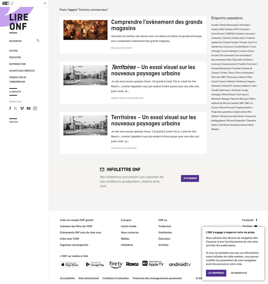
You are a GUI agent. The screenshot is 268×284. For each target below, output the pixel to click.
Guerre (222, 81)
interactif (226, 86)
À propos (126, 220)
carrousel (249, 33)
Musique (226, 99)
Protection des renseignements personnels (157, 278)
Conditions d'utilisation (116, 278)
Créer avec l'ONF (69, 238)
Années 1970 (232, 29)
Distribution (165, 232)
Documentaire (227, 55)
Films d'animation (244, 72)
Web (251, 125)
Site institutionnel (88, 278)
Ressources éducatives (232, 116)
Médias (125, 238)
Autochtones (217, 33)
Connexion (15, 92)
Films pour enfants (236, 77)
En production (17, 64)
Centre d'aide (128, 226)
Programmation (243, 107)
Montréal (215, 99)
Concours (228, 46)
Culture (243, 51)
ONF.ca (248, 103)
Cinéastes (216, 38)
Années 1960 (217, 29)
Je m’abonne (190, 178)
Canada (239, 33)
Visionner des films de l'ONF (76, 226)
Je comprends (216, 273)
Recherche (15, 41)
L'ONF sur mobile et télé (74, 256)
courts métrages (229, 51)
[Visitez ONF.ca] (20, 3)
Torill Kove (224, 125)
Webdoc (215, 129)
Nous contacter (130, 232)
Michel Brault (229, 94)
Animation (244, 25)
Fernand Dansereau (221, 68)
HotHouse (241, 81)
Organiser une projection (74, 244)
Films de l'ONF (218, 77)
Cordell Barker (242, 46)
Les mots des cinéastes (22, 71)
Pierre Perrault (227, 107)
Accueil (13, 51)
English (13, 122)
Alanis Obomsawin (229, 25)
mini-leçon (242, 94)
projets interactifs (242, 112)
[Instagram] (35, 109)
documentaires (243, 55)
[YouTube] (28, 109)
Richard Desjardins (236, 120)
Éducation (15, 57)
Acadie (214, 25)
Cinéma (226, 38)
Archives (244, 29)
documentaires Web (221, 59)
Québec (215, 116)
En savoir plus (239, 273)
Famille (242, 64)
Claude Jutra (246, 42)
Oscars (214, 107)
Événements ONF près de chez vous (80, 232)
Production (165, 226)
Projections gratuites (221, 112)
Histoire (231, 81)
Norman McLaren (239, 99)
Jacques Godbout (241, 86)
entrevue (215, 64)
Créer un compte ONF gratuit (76, 220)
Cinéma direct (239, 38)
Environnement (229, 64)
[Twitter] (15, 109)
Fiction (223, 72)
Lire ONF (18, 22)
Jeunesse (236, 90)
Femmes (251, 64)
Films (231, 72)
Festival (236, 68)
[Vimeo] (22, 109)
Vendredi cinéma (239, 125)
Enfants (248, 59)
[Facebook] (10, 109)
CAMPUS (230, 33)
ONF (241, 103)
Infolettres (127, 244)
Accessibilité (67, 278)
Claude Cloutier (230, 42)
